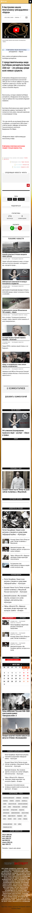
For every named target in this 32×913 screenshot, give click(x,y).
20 (16, 678)
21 (19, 678)
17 (4, 678)
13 (16, 676)
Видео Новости (11, 816)
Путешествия (6, 287)
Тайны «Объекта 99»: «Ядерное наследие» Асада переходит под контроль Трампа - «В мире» (15, 609)
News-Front (6, 810)
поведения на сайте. (25, 167)
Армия (9, 807)
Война (4, 816)
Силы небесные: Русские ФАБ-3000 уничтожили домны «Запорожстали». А (16, 713)
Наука (9, 199)
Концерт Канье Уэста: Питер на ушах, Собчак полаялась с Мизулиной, (19, 541)
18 (8, 678)
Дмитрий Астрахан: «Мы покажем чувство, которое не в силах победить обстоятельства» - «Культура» (16, 772)
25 (8, 681)
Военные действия (7, 824)
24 (4, 681)
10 (4, 676)
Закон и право (25, 813)
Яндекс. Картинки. (25, 162)
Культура (18, 622)
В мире (4, 804)
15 (23, 676)
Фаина (17, 17)
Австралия (21, 199)
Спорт (4, 807)
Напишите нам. (26, 164)
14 (20, 676)
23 (27, 678)
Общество (21, 810)
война (19, 824)
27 (16, 681)
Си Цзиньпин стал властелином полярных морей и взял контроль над (19, 565)
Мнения (10, 819)
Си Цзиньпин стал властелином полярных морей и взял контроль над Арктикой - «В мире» (16, 787)
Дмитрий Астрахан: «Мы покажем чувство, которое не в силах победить (20, 549)
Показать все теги (7, 827)
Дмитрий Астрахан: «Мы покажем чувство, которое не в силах (20, 648)
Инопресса (24, 801)
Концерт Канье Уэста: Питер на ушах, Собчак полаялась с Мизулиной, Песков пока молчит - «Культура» (17, 590)
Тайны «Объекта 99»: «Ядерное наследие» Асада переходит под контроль (19, 557)
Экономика (25, 797)
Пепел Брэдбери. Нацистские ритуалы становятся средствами (19, 626)
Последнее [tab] (9, 618)
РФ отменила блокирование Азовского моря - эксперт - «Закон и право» (15, 433)
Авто (25, 816)
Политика (5, 343)
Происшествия (16, 807)
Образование (6, 813)
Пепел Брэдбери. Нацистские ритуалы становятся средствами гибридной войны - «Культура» (14, 532)
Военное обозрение (22, 804)
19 (12, 678)
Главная (25, 819)
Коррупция (24, 807)
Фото (15, 819)
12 (12, 676)
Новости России (12, 804)
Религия (12, 801)
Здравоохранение (15, 813)
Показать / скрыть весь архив (11, 848)
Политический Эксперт (8, 797)
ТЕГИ (15, 199)
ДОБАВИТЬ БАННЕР (13, 659)
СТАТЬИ (19, 819)
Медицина (19, 816)
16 (27, 676)
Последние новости (17, 258)
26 (12, 681)
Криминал (18, 797)
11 (8, 676)
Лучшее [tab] (23, 618)
